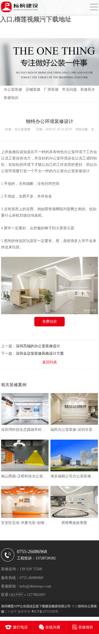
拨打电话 (20, 627)
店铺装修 (33, 90)
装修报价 (85, 627)
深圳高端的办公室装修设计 (38, 346)
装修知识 (11, 98)
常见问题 (69, 90)
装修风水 (87, 90)
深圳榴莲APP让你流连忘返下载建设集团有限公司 (35, 606)
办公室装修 (13, 90)
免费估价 (49, 321)
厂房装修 (51, 90)
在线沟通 (52, 627)
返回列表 (49, 362)
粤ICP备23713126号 (44, 611)
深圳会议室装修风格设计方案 (40, 353)
